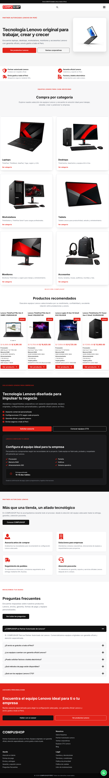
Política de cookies (62, 764)
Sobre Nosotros (61, 735)
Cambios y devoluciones (64, 755)
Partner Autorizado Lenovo (65, 738)
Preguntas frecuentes (10, 767)
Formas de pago (8, 758)
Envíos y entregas (9, 761)
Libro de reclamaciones (64, 767)
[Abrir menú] (104, 7)
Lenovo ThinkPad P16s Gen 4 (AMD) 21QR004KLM (12, 314)
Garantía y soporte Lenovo (12, 764)
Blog (57, 747)
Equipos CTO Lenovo (63, 744)
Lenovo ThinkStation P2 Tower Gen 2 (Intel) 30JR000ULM (95, 314)
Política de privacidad (63, 761)
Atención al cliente (9, 755)
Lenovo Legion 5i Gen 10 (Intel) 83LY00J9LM (67, 314)
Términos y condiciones (64, 758)
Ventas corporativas (63, 741)
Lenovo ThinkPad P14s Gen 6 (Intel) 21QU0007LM (39, 314)
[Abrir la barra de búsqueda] (57, 7)
